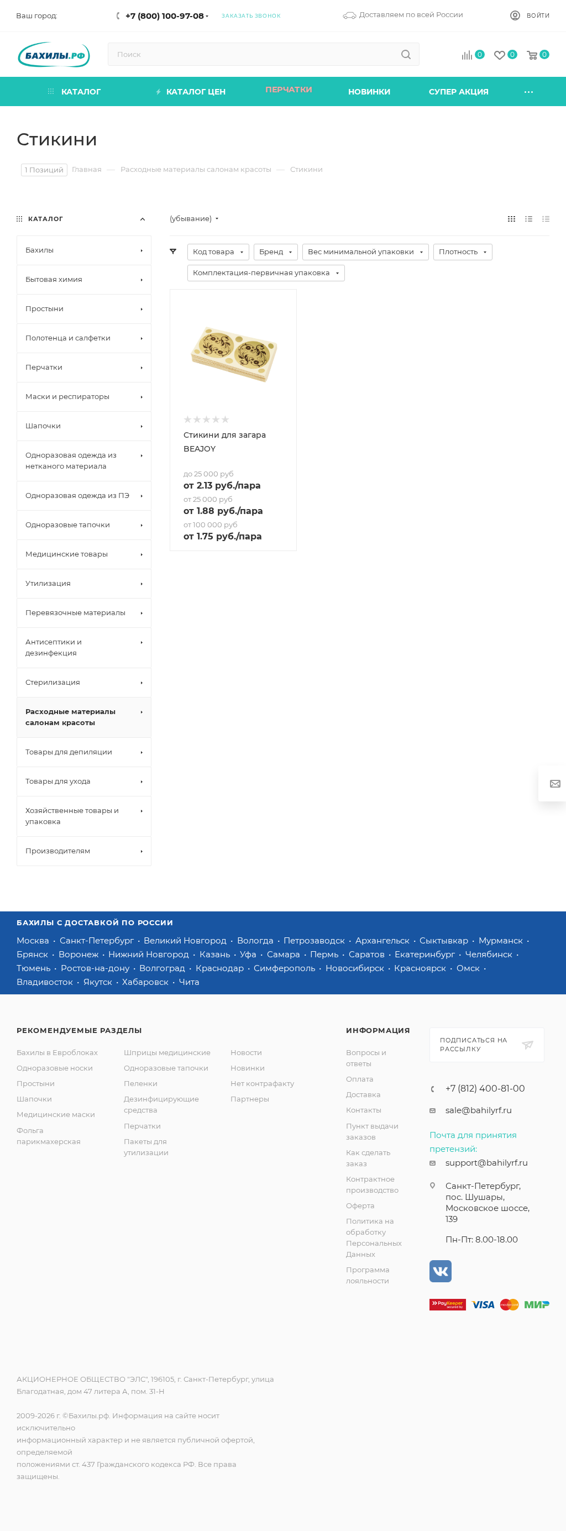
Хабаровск (146, 982)
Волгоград (163, 968)
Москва (34, 940)
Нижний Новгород (149, 954)
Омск (469, 968)
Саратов (368, 954)
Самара (284, 954)
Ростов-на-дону (96, 968)
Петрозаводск (315, 940)
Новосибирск (356, 968)
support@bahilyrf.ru (487, 1162)
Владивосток (46, 982)
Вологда (256, 940)
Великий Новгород (186, 940)
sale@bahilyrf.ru (479, 1110)
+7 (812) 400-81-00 (485, 1088)
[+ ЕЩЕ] (529, 91)
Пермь (325, 954)
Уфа (249, 954)
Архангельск (383, 940)
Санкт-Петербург (98, 940)
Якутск (98, 982)
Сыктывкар (445, 940)
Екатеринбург (426, 954)
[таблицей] (545, 218)
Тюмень (35, 968)
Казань (216, 954)
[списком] (528, 218)
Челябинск (490, 954)
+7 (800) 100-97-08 (164, 16)
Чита (189, 982)
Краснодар (221, 968)
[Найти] (406, 54)
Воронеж (80, 954)
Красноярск (421, 968)
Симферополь (285, 968)
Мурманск (502, 940)
